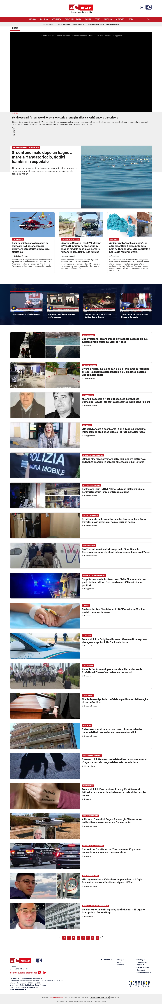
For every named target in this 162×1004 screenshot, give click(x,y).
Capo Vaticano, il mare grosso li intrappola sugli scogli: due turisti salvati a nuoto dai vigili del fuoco (115, 340)
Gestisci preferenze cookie (100, 997)
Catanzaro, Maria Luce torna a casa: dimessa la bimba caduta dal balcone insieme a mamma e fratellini (112, 731)
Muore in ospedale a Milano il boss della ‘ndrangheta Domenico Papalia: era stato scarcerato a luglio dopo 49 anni (116, 400)
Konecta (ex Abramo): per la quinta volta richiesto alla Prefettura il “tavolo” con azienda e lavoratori (112, 671)
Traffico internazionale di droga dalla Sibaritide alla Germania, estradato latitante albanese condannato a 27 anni (116, 550)
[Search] (149, 19)
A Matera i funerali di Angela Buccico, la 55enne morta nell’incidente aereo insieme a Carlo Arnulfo (112, 821)
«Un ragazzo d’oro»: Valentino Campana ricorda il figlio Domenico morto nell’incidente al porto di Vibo (112, 881)
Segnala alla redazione (56, 997)
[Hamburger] (11, 7)
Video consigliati (23, 289)
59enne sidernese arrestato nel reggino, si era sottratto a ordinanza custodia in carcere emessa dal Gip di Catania (114, 460)
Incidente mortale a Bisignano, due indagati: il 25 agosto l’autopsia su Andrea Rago (113, 911)
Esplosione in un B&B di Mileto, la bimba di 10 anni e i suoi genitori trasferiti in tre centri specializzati (113, 490)
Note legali (84, 997)
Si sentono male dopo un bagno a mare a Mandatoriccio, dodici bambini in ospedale (42, 157)
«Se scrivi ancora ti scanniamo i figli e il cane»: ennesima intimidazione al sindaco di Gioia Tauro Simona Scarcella (114, 430)
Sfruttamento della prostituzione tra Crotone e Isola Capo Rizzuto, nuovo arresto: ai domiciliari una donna (114, 520)
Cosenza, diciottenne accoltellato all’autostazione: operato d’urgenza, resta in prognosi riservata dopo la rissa (115, 761)
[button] (13, 127)
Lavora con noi (114, 997)
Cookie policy (75, 997)
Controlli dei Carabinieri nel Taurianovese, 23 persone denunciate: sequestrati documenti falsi (111, 851)
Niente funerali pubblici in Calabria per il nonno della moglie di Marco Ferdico (115, 701)
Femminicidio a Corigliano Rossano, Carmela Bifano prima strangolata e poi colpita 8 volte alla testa (114, 641)
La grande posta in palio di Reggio (26, 314)
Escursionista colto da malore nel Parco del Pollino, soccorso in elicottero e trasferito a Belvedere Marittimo (31, 247)
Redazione (45, 997)
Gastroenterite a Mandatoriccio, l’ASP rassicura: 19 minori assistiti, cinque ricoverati (114, 610)
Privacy (67, 997)
